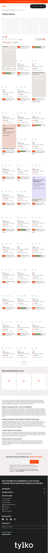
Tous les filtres (40, 39)
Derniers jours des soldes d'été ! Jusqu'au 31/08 (24, 1)
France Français (8, 526)
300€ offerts (34, 461)
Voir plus (24, 361)
